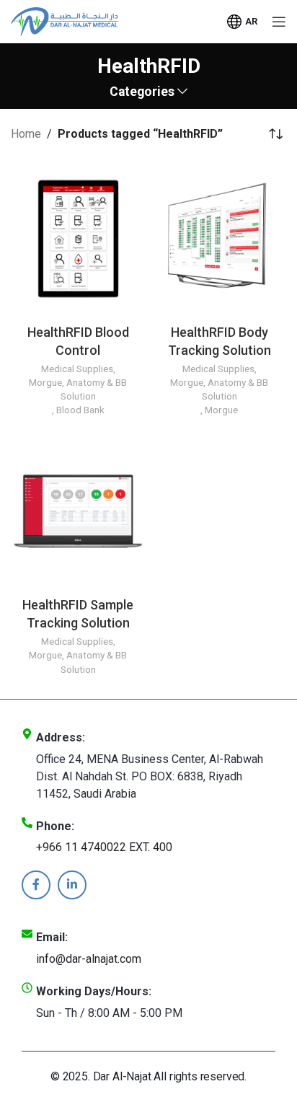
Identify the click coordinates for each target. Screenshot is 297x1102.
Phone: (55, 826)
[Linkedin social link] (72, 884)
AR (251, 21)
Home (26, 134)
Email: (52, 937)
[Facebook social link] (36, 884)
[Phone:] (27, 822)
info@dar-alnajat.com (88, 959)
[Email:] (27, 933)
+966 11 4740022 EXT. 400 (104, 847)
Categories (142, 92)
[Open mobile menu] (279, 21)
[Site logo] (64, 20)
